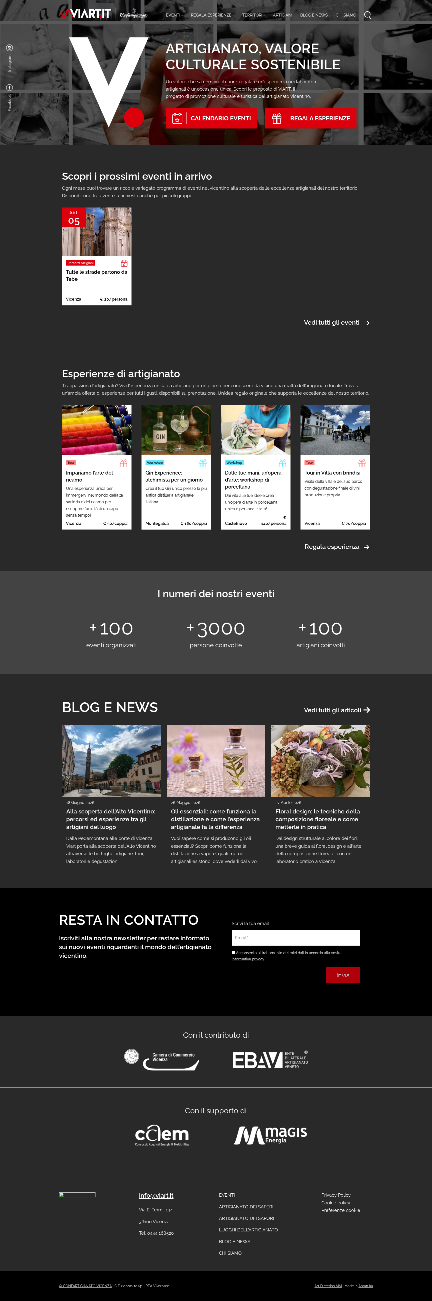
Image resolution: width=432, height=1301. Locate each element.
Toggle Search (368, 15)
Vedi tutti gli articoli (332, 710)
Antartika (365, 1286)
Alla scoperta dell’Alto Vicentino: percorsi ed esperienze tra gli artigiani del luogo (110, 819)
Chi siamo (230, 1253)
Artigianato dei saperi (246, 1206)
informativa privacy (248, 959)
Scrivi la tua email (250, 923)
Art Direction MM (328, 1286)
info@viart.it (156, 1195)
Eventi (227, 1195)
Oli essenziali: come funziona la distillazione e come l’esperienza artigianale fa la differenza (215, 819)
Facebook (9, 102)
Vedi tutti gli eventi (332, 322)
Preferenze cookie (341, 1210)
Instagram (9, 63)
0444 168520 (160, 1233)
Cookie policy (336, 1202)
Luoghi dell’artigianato (248, 1229)
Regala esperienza (332, 546)
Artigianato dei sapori (246, 1218)
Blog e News (234, 1241)
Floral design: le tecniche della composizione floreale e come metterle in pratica (318, 819)
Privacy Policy (336, 1195)
